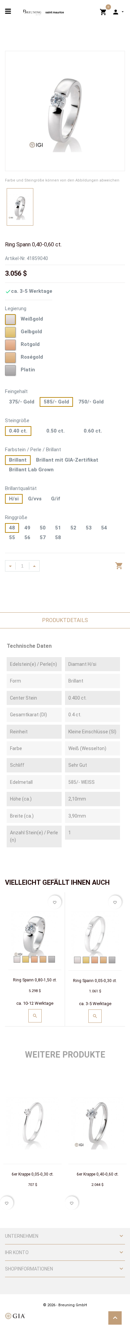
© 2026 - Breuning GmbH (65, 1305)
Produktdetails (65, 620)
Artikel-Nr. (15, 258)
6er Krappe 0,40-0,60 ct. (98, 1174)
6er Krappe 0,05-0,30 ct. (33, 1174)
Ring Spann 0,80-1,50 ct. (35, 980)
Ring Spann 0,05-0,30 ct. (95, 980)
